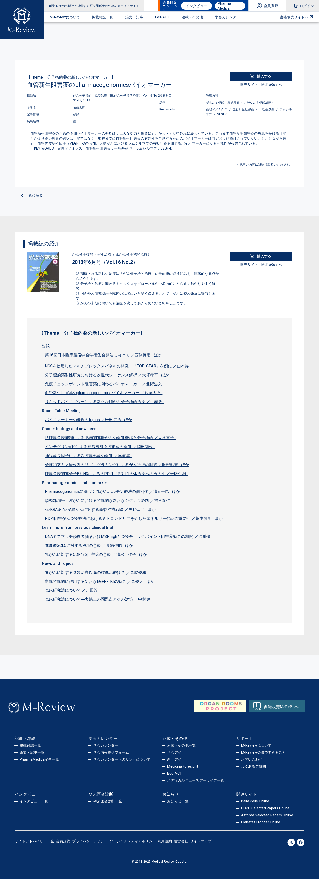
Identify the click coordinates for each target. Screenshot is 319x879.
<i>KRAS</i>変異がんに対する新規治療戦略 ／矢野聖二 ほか (100, 509)
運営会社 (181, 841)
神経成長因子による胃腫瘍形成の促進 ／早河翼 (88, 455)
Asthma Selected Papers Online (267, 815)
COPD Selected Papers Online (265, 808)
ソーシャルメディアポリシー (133, 841)
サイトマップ (201, 841)
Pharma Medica (224, 6)
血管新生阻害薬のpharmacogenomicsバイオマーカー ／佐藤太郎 (104, 393)
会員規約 (63, 841)
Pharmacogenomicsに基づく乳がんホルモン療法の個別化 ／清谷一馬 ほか (112, 491)
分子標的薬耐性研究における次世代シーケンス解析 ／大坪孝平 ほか (107, 375)
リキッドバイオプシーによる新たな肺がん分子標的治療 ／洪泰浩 (104, 401)
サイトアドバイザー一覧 (34, 841)
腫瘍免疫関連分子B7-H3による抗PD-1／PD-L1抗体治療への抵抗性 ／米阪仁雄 (116, 473)
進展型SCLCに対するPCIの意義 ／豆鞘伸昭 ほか (89, 545)
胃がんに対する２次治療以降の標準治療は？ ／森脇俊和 (96, 572)
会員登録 (271, 6)
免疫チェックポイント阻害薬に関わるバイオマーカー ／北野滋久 (104, 384)
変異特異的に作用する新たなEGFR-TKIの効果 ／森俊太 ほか (99, 581)
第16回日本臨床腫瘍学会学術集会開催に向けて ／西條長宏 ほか (103, 355)
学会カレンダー (227, 17)
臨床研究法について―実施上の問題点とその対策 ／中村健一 (100, 599)
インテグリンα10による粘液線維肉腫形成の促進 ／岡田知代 (100, 446)
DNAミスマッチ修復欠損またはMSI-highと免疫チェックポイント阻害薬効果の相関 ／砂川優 (129, 536)
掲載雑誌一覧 (102, 17)
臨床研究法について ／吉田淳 (72, 590)
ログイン (307, 6)
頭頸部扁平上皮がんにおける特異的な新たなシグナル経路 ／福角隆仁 (108, 500)
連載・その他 (192, 17)
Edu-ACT (162, 17)
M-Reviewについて (65, 17)
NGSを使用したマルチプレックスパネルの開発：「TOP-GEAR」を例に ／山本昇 (118, 366)
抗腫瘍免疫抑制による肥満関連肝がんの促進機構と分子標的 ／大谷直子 (110, 437)
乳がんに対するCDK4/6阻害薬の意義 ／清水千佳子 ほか (96, 554)
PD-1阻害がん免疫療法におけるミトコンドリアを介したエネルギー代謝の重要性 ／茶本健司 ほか (134, 518)
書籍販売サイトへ (294, 17)
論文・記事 (134, 17)
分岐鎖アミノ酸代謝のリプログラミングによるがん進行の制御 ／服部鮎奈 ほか (117, 464)
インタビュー (196, 6)
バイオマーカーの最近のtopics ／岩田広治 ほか (88, 419)
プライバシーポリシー (90, 841)
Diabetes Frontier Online (260, 822)
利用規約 (165, 841)
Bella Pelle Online (255, 801)
